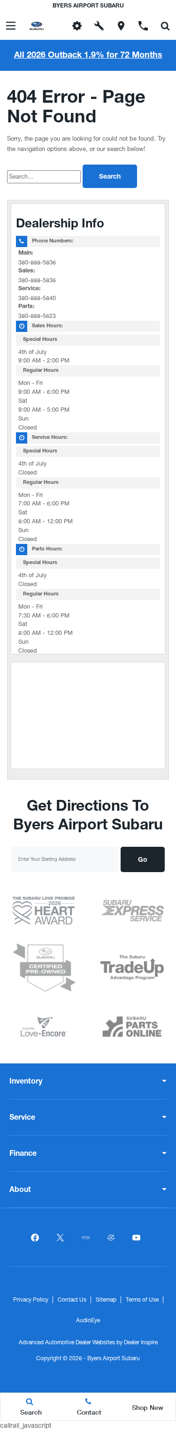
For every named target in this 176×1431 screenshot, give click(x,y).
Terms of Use (142, 1299)
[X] (60, 1237)
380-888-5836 (37, 262)
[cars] (86, 1237)
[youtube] (136, 1237)
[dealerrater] (111, 1237)
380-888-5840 (37, 297)
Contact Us (72, 1299)
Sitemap (106, 1299)
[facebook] (35, 1237)
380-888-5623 (37, 315)
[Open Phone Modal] (143, 26)
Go (142, 860)
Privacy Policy (30, 1299)
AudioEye (88, 1320)
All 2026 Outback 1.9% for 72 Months (88, 56)
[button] (55, 26)
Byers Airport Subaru (113, 1358)
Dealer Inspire (141, 1342)
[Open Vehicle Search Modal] (165, 26)
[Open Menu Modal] (11, 26)
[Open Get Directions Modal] (121, 26)
